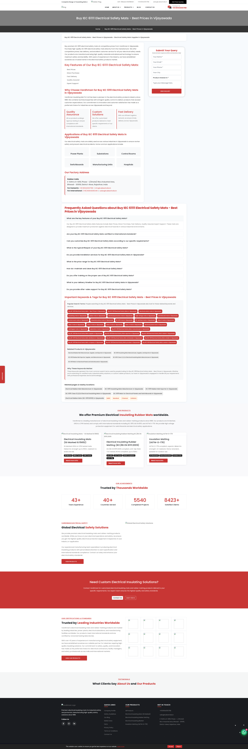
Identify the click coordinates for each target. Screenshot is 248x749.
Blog (139, 7)
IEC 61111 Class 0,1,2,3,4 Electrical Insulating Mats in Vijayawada (88, 394)
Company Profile (109, 711)
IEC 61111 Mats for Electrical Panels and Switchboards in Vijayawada (88, 362)
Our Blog (107, 717)
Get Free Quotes (178, 2)
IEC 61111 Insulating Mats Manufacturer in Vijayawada (124, 389)
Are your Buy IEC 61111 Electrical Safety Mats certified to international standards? (101, 234)
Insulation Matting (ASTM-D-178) (136, 724)
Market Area (108, 721)
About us (115, 7)
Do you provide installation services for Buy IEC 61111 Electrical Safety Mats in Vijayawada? (105, 255)
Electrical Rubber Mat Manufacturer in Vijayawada (84, 389)
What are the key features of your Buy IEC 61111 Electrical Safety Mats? (97, 218)
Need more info (72, 460)
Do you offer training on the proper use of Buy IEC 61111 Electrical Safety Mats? (100, 275)
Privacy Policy (108, 728)
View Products (71, 562)
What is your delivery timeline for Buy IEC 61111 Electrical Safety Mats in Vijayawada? (103, 282)
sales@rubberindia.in (108, 191)
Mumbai (116, 398)
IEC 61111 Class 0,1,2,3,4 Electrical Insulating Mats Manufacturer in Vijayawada (135, 357)
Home (107, 7)
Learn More (130, 598)
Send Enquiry (165, 91)
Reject (179, 746)
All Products (129, 711)
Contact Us (117, 598)
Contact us (150, 7)
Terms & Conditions (111, 731)
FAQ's (106, 724)
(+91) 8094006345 (90, 191)
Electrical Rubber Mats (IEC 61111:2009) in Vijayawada (85, 398)
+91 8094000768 (179, 8)
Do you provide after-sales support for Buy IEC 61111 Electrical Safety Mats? (99, 289)
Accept (171, 746)
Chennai (125, 398)
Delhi (108, 398)
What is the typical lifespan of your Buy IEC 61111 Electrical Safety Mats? (97, 248)
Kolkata (133, 398)
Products (128, 7)
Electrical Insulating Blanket (134, 721)
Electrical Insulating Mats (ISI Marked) (138, 714)
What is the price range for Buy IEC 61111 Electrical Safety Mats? (94, 261)
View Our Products (72, 658)
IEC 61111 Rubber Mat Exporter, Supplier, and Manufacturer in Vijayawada (89, 357)
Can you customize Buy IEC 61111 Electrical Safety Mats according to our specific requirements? (108, 241)
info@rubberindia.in (103, 188)
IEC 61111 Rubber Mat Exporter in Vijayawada (161, 389)
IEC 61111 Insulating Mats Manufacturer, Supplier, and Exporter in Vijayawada (136, 353)
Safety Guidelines (110, 714)
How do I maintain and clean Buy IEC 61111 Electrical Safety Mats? (94, 268)
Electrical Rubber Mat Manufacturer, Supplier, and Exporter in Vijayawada (89, 353)
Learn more (120, 746)
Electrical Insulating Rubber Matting (137, 717)
